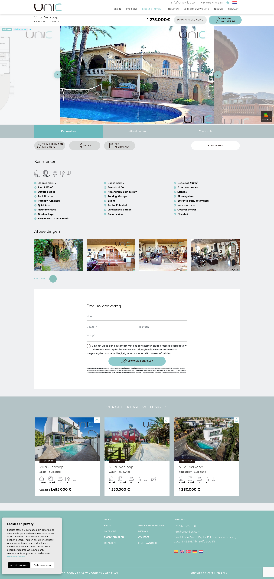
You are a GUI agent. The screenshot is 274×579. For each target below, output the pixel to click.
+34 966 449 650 (212, 2)
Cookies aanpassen (42, 565)
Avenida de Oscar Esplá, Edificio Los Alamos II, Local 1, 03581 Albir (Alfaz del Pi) (205, 539)
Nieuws (218, 9)
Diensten (173, 9)
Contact (233, 9)
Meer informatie (16, 556)
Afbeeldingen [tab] (137, 131)
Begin (117, 9)
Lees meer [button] (41, 279)
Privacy (82, 573)
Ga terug (217, 146)
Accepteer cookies (18, 565)
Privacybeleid (145, 350)
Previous (56, 75)
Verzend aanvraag (141, 361)
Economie (205, 131)
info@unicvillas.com (184, 2)
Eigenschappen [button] (151, 9)
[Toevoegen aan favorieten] (97, 420)
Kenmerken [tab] (68, 131)
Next (217, 75)
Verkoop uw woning (196, 9)
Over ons (131, 9)
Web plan (111, 573)
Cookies (96, 573)
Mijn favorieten (148, 543)
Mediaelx (220, 573)
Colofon (68, 573)
